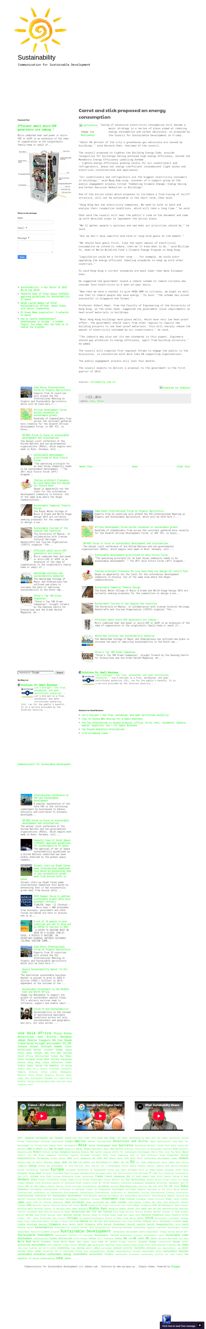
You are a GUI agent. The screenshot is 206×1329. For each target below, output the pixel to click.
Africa (44, 1032)
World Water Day (71, 1241)
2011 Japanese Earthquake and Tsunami (40, 1137)
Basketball (97, 1149)
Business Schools (80, 1152)
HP (32, 1186)
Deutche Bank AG (26, 1162)
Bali (46, 1149)
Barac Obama (83, 1148)
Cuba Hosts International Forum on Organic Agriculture (129, 510)
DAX (93, 1158)
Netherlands (24, 1049)
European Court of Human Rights (145, 1170)
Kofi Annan (74, 1205)
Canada (68, 1040)
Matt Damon (71, 1208)
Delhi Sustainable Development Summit (157, 1158)
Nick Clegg (119, 1211)
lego (73, 1248)
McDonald (83, 1208)
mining (80, 1248)
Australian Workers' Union (149, 1145)
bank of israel (107, 1241)
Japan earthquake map (97, 1202)
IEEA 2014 (158, 1186)
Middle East (98, 1208)
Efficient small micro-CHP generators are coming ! (127, 619)
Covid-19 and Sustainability (51, 1008)
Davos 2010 (123, 1158)
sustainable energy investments (67, 1254)
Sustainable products (131, 1235)
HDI (27, 1186)
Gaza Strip (32, 1068)
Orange (105, 1215)
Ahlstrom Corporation (52, 1141)
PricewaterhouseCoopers (92, 1218)
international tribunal (163, 1245)
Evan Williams (140, 1173)
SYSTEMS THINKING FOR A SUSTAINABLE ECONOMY (157, 1221)
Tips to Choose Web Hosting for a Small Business (112, 718)
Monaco (39, 1075)
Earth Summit (168, 1162)
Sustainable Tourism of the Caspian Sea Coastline (126, 603)
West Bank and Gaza (61, 1081)
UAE (54, 1040)
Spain (30, 1065)
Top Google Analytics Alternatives (103, 729)
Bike (175, 1148)
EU (132, 1161)
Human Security (139, 1186)
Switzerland (42, 1056)
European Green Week (37, 1059)
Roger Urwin (24, 1221)
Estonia (141, 1166)
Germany (66, 1036)
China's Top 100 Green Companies (115, 652)
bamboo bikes (90, 1241)
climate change (53, 1049)
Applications (164, 1141)
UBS (130, 1238)
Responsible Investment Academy (171, 1218)
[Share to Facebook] (96, 397)
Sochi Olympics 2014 (89, 1224)
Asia (92, 401)
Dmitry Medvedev (44, 1162)
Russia (32, 1040)
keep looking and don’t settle (39, 1248)
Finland (55, 1059)
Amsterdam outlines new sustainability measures (124, 635)
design (176, 1241)
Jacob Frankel (180, 1199)
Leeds (129, 1205)
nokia (97, 1248)
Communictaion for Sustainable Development (44, 764)
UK (134, 1238)
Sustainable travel (154, 1235)
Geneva (43, 1068)
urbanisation (47, 1258)
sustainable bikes (152, 1251)
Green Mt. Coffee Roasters (106, 1183)
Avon (167, 1145)
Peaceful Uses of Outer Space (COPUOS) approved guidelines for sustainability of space (45, 296)
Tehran (38, 1065)
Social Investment (115, 1224)
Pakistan (146, 1214)
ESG (127, 1162)
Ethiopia (183, 1166)
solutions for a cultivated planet (62, 1251)
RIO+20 (149, 1217)
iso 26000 (182, 1244)
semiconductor (169, 1248)
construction (164, 1241)
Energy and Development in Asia (55, 1166)
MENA (155, 1205)
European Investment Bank (55, 1173)
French (108, 1176)
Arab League (49, 1145)
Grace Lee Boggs (179, 1179)
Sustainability (37, 57)
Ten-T (100, 1238)
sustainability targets (128, 1251)
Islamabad (141, 1199)
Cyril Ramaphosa (82, 1158)
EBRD (64, 1162)
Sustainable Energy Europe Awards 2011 (167, 1231)
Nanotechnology (170, 1208)
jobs (20, 1248)
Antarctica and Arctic (37, 1036)
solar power (34, 1251)
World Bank (24, 1241)
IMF (70, 1043)
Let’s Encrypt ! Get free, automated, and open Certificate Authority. (126, 715)
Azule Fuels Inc (179, 1145)
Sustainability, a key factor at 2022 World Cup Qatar (44, 288)
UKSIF (141, 1238)
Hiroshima (103, 1186)
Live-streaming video (95, 733)
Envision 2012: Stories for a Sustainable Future (101, 1166)
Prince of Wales (113, 1218)
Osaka (20, 1078)
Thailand (108, 1238)
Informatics (36, 1189)
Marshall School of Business (49, 1208)
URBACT (153, 1238)
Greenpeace (138, 1183)
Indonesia (23, 1189)
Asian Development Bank (103, 1145)
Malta (31, 1075)
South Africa (25, 1056)
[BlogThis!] (90, 397)
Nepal (69, 1075)
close (200, 1325)
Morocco (60, 1075)
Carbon (98, 1152)
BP (34, 1149)
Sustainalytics (40, 1238)
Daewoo (112, 1158)
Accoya (185, 1138)
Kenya (44, 1072)
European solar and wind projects (114, 1173)
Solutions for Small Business (100, 672)
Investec (96, 1199)
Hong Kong (34, 1062)
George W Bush (180, 1176)
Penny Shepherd (173, 1215)
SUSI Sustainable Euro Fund (118, 1221)
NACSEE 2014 (133, 1208)
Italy (21, 1052)
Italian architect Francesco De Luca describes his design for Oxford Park (141, 571)
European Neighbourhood (82, 1173)
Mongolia (49, 1075)
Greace (21, 1183)
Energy (33, 1165)
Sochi (72, 1224)
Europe (57, 1169)
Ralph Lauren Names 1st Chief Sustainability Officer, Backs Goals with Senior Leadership (43, 305)
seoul (30, 1084)
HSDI (36, 1186)
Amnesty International (99, 1141)
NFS (154, 1208)
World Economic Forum (46, 1241)
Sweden (58, 1046)
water (68, 1258)
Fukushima (66, 1059)
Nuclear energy (72, 1214)
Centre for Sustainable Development (131, 1152)
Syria (69, 1078)
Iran (59, 1040)
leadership (63, 1248)
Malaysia (22, 1075)
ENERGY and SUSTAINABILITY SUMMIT (101, 1162)
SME (95, 1221)
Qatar (140, 1218)
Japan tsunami (34, 1052)
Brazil (37, 1151)
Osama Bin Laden (125, 1215)
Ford (48, 1176)
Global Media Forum (70, 1179)
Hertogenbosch (89, 1186)
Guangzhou (66, 1068)
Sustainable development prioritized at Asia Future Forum (131, 554)
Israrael (33, 1072)
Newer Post (86, 466)
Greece (21, 1062)
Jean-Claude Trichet (139, 1202)
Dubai (68, 1046)
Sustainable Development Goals (129, 1231)
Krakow (92, 1205)
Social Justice (136, 1224)
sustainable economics (32, 1254)
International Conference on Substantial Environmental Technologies (55, 1192)
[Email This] (87, 397)
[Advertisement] (135, 88)
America (80, 1141)
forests (82, 1244)
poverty (128, 1248)
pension (118, 1248)
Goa (122, 1179)
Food (42, 1176)
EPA (122, 1162)
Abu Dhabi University (168, 1138)
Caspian (107, 1152)
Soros (178, 1224)
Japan (22, 1040)
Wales (47, 1081)
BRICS (39, 1148)
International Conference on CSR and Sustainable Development (51, 798)
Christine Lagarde (68, 1155)
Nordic (21, 1215)
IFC (64, 1043)
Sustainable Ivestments (35, 1235)
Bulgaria (65, 1152)
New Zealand (64, 1052)
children (131, 1241)
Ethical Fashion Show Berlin (162, 1166)
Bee (112, 1148)
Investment (110, 1198)
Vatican (31, 1081)
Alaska (69, 1141)
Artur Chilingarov (67, 1145)
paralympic (106, 1248)
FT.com (153, 1173)
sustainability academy (102, 1251)
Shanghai (48, 1078)
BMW (30, 1148)
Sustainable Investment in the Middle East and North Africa (45, 990)
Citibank (96, 1155)
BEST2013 (22, 1149)
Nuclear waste (90, 1215)
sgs (179, 1248)
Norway (37, 1049)
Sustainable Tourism (106, 1235)
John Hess (156, 1202)
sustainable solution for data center (162, 1254)
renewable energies (145, 1248)
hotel (147, 1245)
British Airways (50, 1152)
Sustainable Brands (178, 1227)
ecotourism (24, 1244)
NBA (150, 1208)
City (105, 1155)
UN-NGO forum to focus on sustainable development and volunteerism (125, 543)
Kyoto (99, 1205)
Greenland (54, 1068)
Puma (126, 1218)
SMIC (100, 1221)
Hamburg (21, 1072)
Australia (126, 1145)
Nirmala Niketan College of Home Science (166, 1211)
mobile (89, 1248)
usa (21, 1032)
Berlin (119, 1148)
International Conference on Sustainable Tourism (122, 1192)
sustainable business (175, 1251)
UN (147, 1238)
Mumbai (122, 1208)
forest (73, 1245)
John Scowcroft (171, 1202)
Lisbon (53, 1072)
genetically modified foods (106, 1245)
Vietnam (39, 1081)
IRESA (176, 1186)
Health (51, 1186)
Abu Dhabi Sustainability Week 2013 (136, 1138)
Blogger (175, 1266)
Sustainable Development (85, 1231)
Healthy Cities (63, 1186)
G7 (133, 1176)
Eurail (21, 1170)
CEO (92, 1152)
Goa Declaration (135, 1179)
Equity (133, 1166)
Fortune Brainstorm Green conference (73, 1176)
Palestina (57, 1062)
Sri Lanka (59, 1078)
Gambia (21, 1068)
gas (89, 1244)
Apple (153, 1141)
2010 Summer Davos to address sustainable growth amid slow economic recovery (52, 899)
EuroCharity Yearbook (37, 1170)
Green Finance (83, 1183)
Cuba (69, 1158)
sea (159, 1248)
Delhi (133, 1158)
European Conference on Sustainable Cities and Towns (96, 1170)
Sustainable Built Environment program (38, 1231)
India (68, 1033)
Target (83, 1238)
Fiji (160, 1173)
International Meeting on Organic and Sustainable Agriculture (116, 1195)
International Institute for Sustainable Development (50, 1195)
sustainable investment (127, 1254)
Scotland (46, 1046)
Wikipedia (88, 135)
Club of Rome (137, 1155)
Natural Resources (53, 1211)
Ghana (69, 1049)
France (22, 1043)
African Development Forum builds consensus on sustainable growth (136, 527)
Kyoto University (112, 1205)
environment (54, 1043)
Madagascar (66, 1072)
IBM (150, 1186)
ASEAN (100, 1138)
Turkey (54, 1056)
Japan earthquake (74, 1202)
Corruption (43, 1158)
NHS (159, 1208)
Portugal (40, 1043)
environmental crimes (58, 1245)
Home (134, 466)
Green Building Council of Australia (54, 1183)
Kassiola (37, 1205)
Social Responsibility (160, 1224)
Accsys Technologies (28, 1141)
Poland (34, 1046)
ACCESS (68, 1138)
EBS (70, 1162)
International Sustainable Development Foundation (63, 1199)
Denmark (183, 1158)
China (100, 401)
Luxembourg (145, 1205)
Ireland (22, 1046)
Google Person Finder (158, 1179)
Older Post (183, 466)
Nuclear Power (55, 1215)
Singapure (44, 1040)
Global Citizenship (48, 1179)
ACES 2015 (78, 1138)
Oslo (27, 1078)
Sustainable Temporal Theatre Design (117, 587)
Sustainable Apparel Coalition (150, 1227)
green (141, 1245)
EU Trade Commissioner (148, 1162)
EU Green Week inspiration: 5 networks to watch (45, 314)
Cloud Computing (119, 1155)
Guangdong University (156, 1183)
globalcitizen (129, 1245)
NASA (144, 1208)
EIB (80, 1162)
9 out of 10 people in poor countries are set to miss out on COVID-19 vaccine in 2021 (52, 924)
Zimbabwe (22, 1084)
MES (160, 1205)
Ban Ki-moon (56, 1148)
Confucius (152, 1155)
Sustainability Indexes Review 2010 (74, 1227)
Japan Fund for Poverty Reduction (44, 1202)
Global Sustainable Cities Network (101, 1179)
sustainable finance (101, 1254)
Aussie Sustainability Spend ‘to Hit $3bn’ (44, 970)
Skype (65, 1224)
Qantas (133, 1218)
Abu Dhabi (66, 1056)
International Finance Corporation (169, 1192)
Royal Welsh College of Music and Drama (58, 1221)
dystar (185, 1241)
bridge (122, 1241)
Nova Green (40, 1215)
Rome (33, 1221)
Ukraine (22, 1081)
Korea (30, 1043)
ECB (75, 1162)
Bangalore (70, 1149)
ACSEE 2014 (90, 1138)
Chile (21, 1059)
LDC (123, 1205)
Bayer (106, 1149)
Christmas (85, 1155)
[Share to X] (93, 397)
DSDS (106, 1158)
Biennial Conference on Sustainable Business (148, 1149)
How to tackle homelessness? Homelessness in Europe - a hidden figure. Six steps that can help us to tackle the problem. (44, 322)
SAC (91, 1221)
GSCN (138, 1176)
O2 (99, 1215)
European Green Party (176, 1170)
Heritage (76, 1186)
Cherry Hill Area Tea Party (166, 1152)
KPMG (29, 1205)
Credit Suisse (58, 1158)
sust (86, 1251)
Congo (162, 1155)
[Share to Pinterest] (99, 397)
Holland (114, 1186)
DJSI (99, 1158)
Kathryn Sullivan (51, 1205)
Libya (46, 1062)
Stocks (30, 1227)
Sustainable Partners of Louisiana (74, 1235)
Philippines (37, 1078)
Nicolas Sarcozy (134, 1211)
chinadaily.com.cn (102, 381)
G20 (128, 1176)
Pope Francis (59, 1218)
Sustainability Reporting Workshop (113, 1227)
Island (150, 1199)
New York (50, 1052)
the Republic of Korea (58, 1065)
